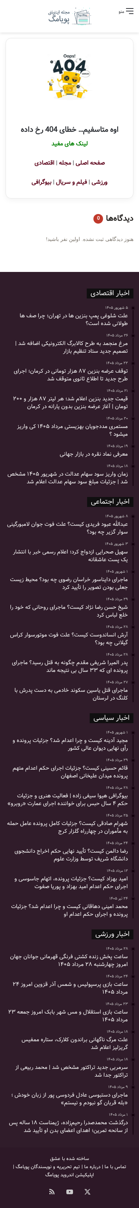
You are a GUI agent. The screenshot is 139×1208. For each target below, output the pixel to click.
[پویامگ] (69, 16)
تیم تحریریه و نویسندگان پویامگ (48, 1167)
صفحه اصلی (90, 163)
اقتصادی (44, 163)
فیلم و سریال (71, 182)
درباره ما (92, 1167)
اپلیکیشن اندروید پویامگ (69, 1175)
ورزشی (99, 182)
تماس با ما (115, 1167)
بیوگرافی (42, 182)
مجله (65, 163)
